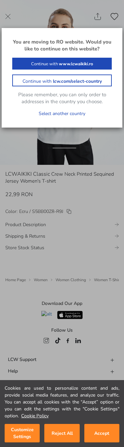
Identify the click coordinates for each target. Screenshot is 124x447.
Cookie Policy (35, 416)
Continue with (62, 64)
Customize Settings (22, 433)
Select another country (62, 113)
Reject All (62, 433)
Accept (101, 433)
